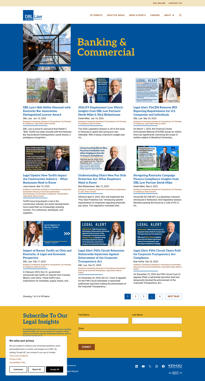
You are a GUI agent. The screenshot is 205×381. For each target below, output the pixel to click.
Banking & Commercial (31, 122)
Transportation (62, 194)
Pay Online (159, 3)
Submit (86, 347)
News (173, 267)
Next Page (173, 296)
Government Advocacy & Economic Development (41, 192)
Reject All (36, 369)
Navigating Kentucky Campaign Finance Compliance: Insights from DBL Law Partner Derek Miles (156, 179)
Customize (18, 369)
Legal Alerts (38, 124)
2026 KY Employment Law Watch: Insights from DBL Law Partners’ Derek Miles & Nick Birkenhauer (100, 111)
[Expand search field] (180, 15)
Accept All (54, 369)
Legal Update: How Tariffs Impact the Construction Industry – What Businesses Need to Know (45, 179)
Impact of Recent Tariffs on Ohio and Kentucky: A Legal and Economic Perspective (47, 254)
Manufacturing (28, 194)
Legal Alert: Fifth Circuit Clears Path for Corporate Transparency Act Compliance (157, 254)
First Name (83, 314)
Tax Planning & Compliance (45, 194)
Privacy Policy (15, 359)
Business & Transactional (50, 122)
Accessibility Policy (17, 362)
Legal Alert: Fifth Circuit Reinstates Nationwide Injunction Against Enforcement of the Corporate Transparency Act (101, 256)
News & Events (49, 124)
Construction (66, 189)
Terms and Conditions (18, 356)
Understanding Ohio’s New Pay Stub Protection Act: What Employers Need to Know (102, 179)
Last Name (137, 314)
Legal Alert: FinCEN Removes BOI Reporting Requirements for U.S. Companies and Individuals (155, 111)
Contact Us (175, 3)
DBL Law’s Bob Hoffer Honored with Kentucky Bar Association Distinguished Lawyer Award (47, 111)
